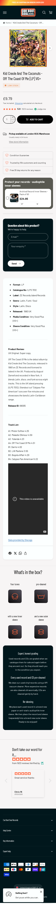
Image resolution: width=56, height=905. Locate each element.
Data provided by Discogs (20, 540)
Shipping (19, 103)
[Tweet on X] (15, 553)
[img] (29, 759)
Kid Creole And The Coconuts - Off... (28, 23)
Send (14, 263)
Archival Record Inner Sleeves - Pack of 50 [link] (34, 193)
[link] (14, 198)
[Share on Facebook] (10, 553)
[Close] (41, 892)
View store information (18, 142)
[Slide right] (49, 48)
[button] (4, 12)
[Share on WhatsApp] (20, 553)
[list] (28, 610)
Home (8, 23)
